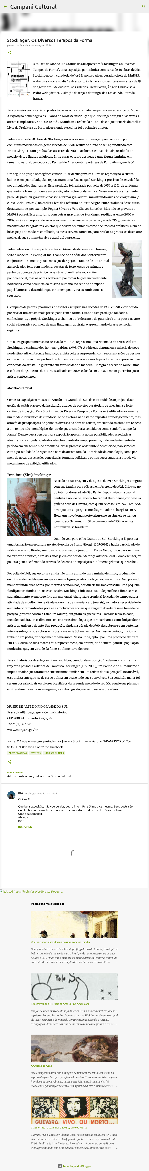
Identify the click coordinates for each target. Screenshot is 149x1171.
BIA (20, 793)
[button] (9, 52)
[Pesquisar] (62, 6)
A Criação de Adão (41, 1065)
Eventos (36, 752)
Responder (25, 826)
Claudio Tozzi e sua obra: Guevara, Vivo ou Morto (59, 1127)
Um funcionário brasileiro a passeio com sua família (60, 942)
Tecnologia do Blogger (76, 1166)
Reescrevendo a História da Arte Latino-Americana (60, 1003)
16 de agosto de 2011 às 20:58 (41, 793)
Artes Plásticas (18, 752)
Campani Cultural (33, 6)
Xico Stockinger (54, 752)
